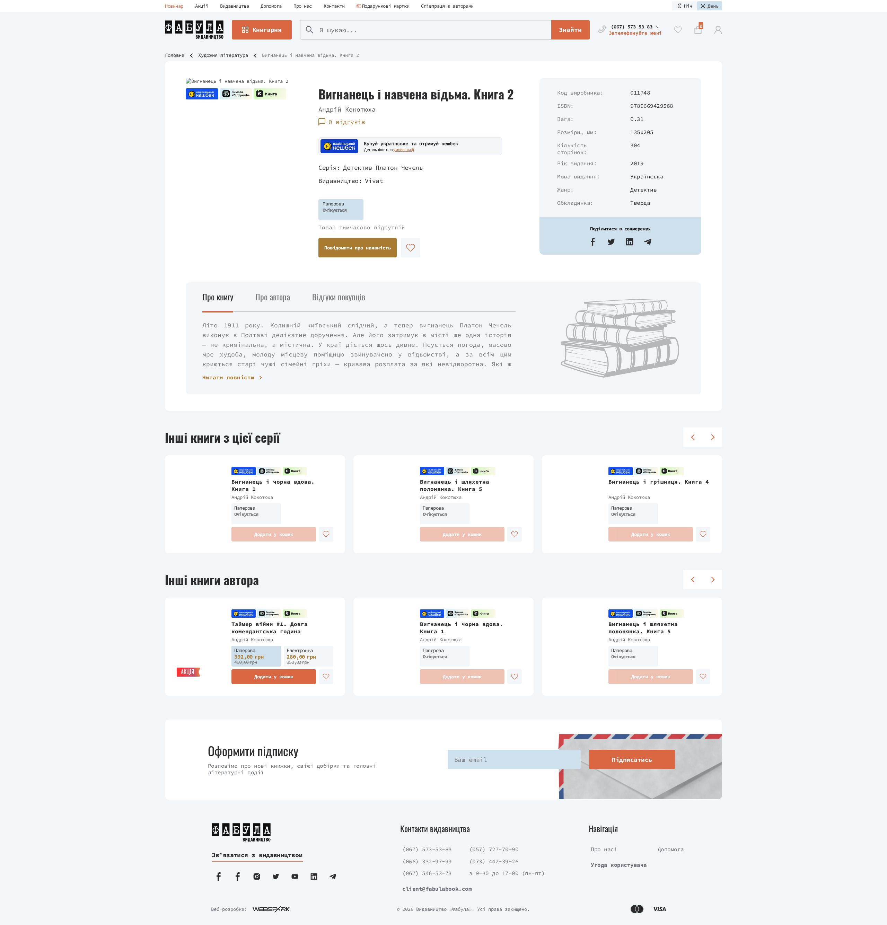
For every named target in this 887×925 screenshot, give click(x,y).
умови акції (403, 149)
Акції (201, 6)
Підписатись (632, 760)
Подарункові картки (385, 6)
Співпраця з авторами (447, 6)
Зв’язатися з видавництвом (257, 855)
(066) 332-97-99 (427, 861)
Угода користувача (619, 864)
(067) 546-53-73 (427, 873)
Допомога (271, 6)
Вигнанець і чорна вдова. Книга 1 (273, 485)
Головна (174, 55)
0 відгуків (346, 122)
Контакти (334, 6)
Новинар (174, 6)
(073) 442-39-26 (494, 861)
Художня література (223, 55)
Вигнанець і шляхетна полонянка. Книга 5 (454, 485)
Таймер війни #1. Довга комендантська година (269, 627)
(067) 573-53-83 (427, 849)
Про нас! (604, 849)
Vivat (374, 181)
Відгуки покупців (338, 296)
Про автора (272, 296)
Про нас (302, 6)
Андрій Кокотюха (347, 109)
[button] (592, 241)
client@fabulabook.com (437, 888)
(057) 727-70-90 (494, 849)
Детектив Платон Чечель (383, 167)
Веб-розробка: (229, 909)
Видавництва (234, 6)
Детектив (643, 189)
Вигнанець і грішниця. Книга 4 (658, 481)
